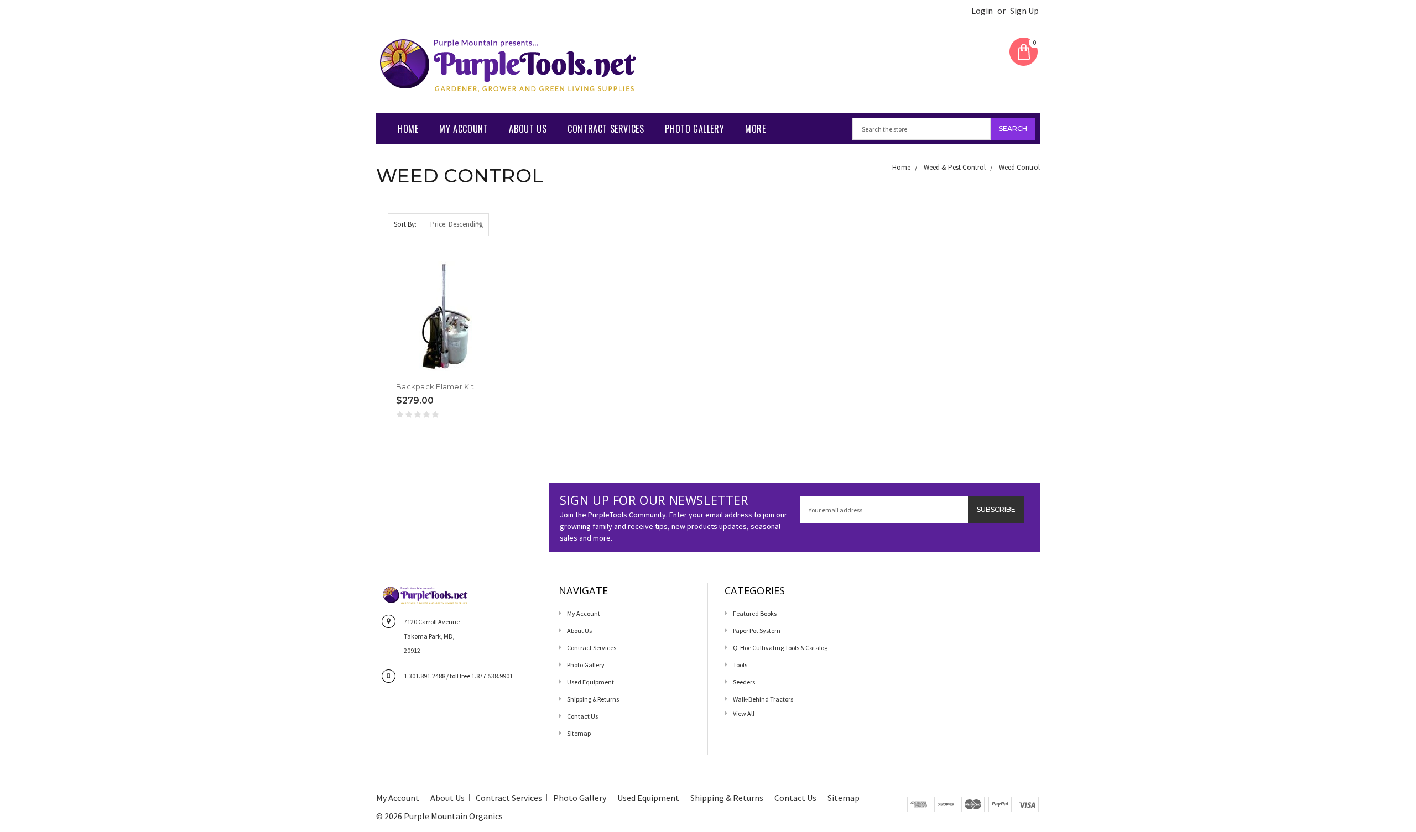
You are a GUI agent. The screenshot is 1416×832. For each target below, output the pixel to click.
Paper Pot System (756, 630)
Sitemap (579, 733)
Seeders (744, 682)
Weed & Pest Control (955, 167)
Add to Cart (418, 368)
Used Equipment (590, 682)
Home (408, 128)
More (755, 128)
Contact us (582, 716)
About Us (527, 128)
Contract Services (606, 128)
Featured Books (755, 613)
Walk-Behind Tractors (763, 699)
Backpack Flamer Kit (435, 386)
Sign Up (1024, 11)
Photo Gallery (694, 128)
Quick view (397, 368)
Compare (439, 369)
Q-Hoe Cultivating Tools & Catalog (780, 647)
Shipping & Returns (593, 699)
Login (982, 11)
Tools (740, 665)
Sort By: (405, 224)
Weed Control (1019, 167)
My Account (463, 128)
